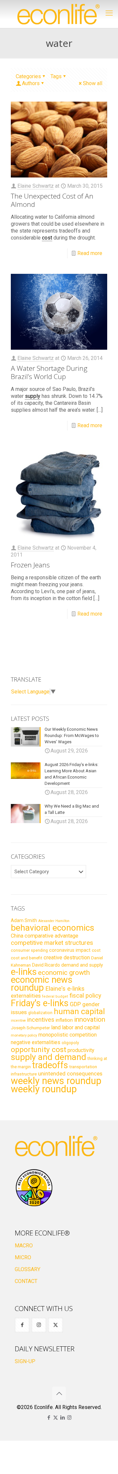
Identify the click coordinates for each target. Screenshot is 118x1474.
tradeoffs (50, 1065)
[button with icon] (22, 1325)
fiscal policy (85, 995)
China (17, 936)
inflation (64, 1020)
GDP (75, 1004)
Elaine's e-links (65, 988)
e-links (24, 972)
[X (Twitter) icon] (55, 1418)
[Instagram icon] (69, 1418)
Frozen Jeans (30, 564)
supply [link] (32, 396)
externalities (26, 995)
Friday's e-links (40, 1003)
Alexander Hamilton (53, 921)
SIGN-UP (25, 1361)
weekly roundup (44, 1089)
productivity (81, 1050)
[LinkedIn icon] (62, 1418)
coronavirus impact (69, 950)
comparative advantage (51, 936)
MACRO (24, 1245)
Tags (56, 76)
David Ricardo (46, 965)
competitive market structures (52, 942)
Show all (92, 83)
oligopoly (70, 1042)
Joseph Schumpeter (30, 1027)
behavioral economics (52, 928)
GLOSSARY (27, 1269)
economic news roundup (41, 984)
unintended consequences (70, 1073)
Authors (31, 83)
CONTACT (26, 1281)
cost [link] (47, 238)
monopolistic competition (67, 1035)
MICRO (23, 1257)
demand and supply (82, 965)
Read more (89, 253)
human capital (79, 1011)
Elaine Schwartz (35, 186)
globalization (40, 1012)
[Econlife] (59, 14)
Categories (28, 76)
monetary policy (24, 1035)
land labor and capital (75, 1027)
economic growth (64, 973)
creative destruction (67, 957)
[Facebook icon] (48, 1418)
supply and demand (48, 1057)
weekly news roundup (56, 1080)
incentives (40, 1019)
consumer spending (29, 950)
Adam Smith (24, 920)
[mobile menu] (109, 13)
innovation (89, 1019)
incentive (18, 1020)
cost (96, 950)
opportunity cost (38, 1049)
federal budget (55, 996)
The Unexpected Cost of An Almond (52, 200)
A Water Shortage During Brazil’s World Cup (49, 372)
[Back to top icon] (59, 1393)
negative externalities (35, 1042)
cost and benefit (26, 957)
